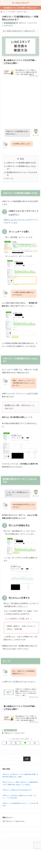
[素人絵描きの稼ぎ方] (20, 3)
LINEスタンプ (22, 23)
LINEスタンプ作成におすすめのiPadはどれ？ (17, 790)
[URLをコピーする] (34, 743)
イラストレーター (32, 23)
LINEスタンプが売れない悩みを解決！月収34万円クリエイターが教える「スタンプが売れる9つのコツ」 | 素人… (26, 692)
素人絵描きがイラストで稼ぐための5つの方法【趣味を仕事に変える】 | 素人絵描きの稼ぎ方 (26, 72)
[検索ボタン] (38, 3)
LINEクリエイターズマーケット (16, 220)
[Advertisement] (20, 100)
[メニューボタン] (3, 3)
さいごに (10, 178)
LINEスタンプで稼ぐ (9, 23)
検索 (26, 759)
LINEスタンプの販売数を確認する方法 (21, 163)
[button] (6, 743)
